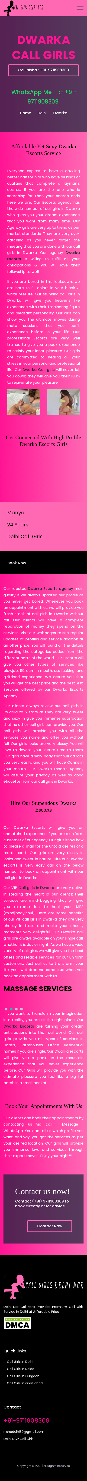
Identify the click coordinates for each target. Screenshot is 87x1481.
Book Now (17, 563)
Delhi (42, 113)
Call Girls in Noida (20, 1369)
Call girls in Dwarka (36, 887)
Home (25, 113)
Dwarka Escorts (18, 1026)
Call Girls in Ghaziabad (24, 1383)
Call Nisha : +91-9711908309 (43, 70)
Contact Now (49, 1226)
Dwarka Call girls (39, 369)
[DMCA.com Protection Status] (17, 1323)
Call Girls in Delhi (19, 1361)
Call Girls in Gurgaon (22, 1376)
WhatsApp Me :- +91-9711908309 (44, 96)
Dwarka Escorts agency (50, 588)
